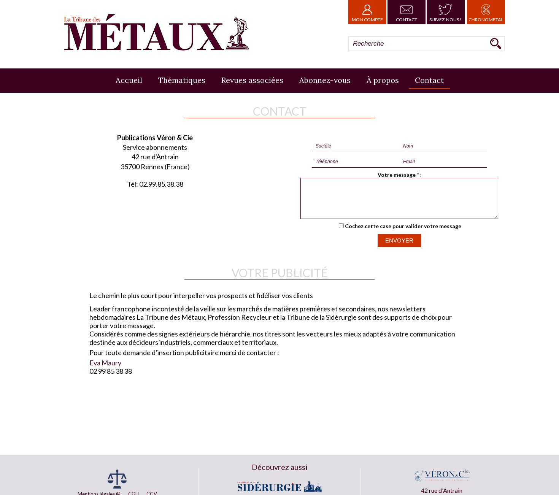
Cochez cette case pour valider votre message (403, 226)
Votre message (397, 174)
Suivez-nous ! (445, 19)
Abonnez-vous (325, 80)
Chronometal (485, 19)
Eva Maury (105, 363)
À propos (383, 80)
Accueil (129, 80)
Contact (406, 19)
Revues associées (252, 80)
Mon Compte (367, 19)
